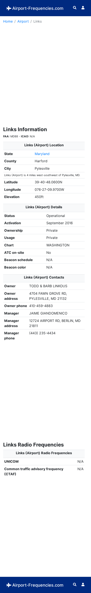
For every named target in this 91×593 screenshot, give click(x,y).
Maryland (42, 154)
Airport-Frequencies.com (37, 8)
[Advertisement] (45, 76)
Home (8, 21)
